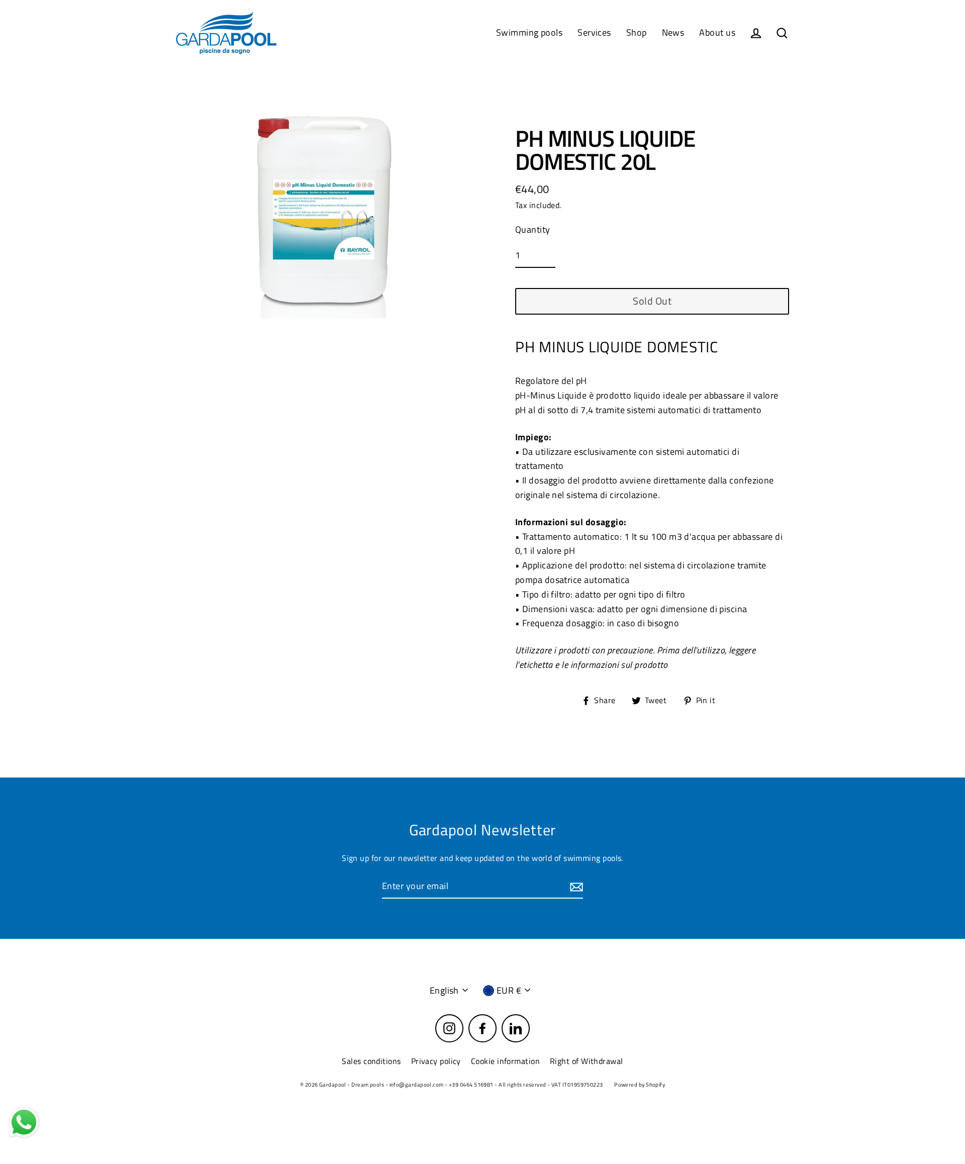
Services (594, 32)
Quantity (532, 229)
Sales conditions (371, 1061)
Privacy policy (436, 1061)
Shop (636, 32)
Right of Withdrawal (586, 1061)
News (673, 32)
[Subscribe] (575, 887)
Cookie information (505, 1061)
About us (717, 32)
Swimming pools (529, 32)
